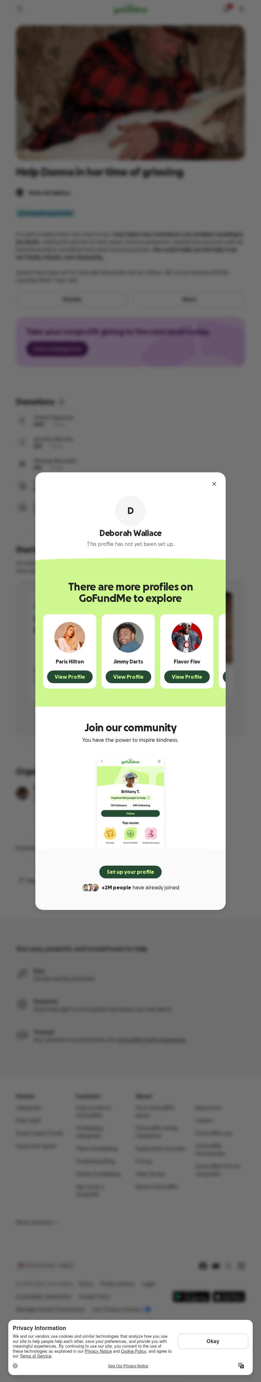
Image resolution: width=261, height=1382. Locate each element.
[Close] (214, 483)
